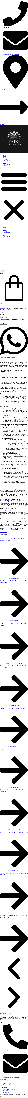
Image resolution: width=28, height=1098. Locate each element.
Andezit (4, 161)
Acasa (4, 155)
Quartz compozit (6, 160)
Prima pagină (3, 308)
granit (17, 523)
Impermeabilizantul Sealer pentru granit (12, 500)
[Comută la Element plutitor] (0, 1097)
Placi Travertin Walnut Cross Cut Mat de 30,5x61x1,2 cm (14, 832)
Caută (2, 272)
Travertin (5, 159)
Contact (4, 165)
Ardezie (4, 163)
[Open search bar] (0, 269)
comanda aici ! (3, 532)
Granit (4, 157)
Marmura (5, 156)
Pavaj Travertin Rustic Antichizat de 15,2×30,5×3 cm (13, 749)
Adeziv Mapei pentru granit (12, 487)
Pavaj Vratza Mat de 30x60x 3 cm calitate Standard (12, 708)
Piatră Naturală (6, 164)
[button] (14, 196)
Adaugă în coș (4, 323)
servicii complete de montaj (10, 510)
